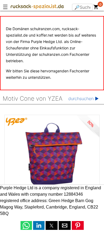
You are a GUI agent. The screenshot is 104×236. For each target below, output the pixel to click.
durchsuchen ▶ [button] (83, 98)
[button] (26, 225)
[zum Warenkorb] (96, 8)
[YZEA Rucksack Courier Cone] (52, 154)
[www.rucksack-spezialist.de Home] (37, 7)
